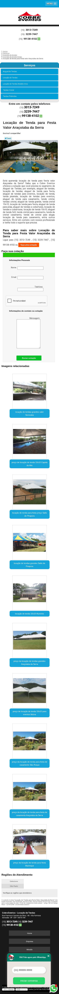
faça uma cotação (28, 245)
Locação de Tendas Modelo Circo (15, 84)
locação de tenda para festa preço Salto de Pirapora (29, 514)
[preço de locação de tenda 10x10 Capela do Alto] (29, 440)
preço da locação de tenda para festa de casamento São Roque (29, 763)
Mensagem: (35, 318)
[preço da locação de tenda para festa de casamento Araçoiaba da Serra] (29, 790)
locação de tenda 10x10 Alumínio (29, 614)
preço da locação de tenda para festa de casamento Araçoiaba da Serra (29, 813)
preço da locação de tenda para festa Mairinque (29, 864)
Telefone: (39, 287)
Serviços (29, 65)
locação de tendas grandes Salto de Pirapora (29, 564)
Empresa (29, 941)
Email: (14, 277)
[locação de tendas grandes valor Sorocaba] (29, 390)
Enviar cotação (29, 358)
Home (29, 933)
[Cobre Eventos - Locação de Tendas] (29, 15)
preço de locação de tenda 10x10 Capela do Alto (29, 463)
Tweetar (8, 138)
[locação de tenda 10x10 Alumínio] (29, 591)
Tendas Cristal (8, 90)
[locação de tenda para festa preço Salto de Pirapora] (29, 491)
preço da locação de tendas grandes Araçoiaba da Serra (29, 662)
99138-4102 (30, 38)
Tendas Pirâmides (10, 96)
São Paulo (14, 886)
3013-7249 (32, 29)
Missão (30, 950)
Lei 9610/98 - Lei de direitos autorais (17, 904)
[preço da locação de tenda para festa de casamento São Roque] (29, 740)
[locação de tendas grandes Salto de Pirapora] (29, 541)
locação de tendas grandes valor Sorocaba (29, 413)
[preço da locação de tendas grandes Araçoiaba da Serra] (29, 639)
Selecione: (14, 881)
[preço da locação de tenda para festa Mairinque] (29, 840)
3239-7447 (32, 34)
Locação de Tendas (10, 78)
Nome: (14, 267)
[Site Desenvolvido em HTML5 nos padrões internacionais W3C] (21, 989)
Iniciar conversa (29, 980)
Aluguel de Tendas (10, 71)
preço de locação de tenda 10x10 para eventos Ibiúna (29, 712)
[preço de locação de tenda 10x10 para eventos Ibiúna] (29, 689)
